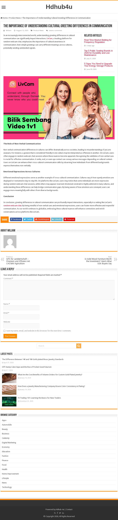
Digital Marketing (9, 443)
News (4, 483)
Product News (15, 18)
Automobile (7, 425)
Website (6, 322)
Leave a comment (55, 30)
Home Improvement (10, 474)
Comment (8, 278)
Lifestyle (5, 478)
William (8, 30)
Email (6, 313)
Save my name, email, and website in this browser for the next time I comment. (38, 331)
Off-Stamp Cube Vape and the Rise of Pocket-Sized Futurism (27, 367)
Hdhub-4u (60, 509)
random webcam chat (12, 205)
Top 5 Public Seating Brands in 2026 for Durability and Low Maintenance (98, 52)
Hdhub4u (59, 6)
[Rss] (55, 513)
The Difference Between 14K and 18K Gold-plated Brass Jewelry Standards (32, 359)
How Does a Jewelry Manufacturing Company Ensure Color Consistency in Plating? (51, 386)
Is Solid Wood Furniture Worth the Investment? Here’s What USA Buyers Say (98, 260)
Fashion (5, 456)
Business (5, 434)
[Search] (78, 345)
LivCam (50, 38)
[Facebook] (57, 513)
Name (6, 304)
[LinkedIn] (63, 513)
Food (4, 465)
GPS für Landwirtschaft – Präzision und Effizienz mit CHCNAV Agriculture (18, 260)
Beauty (5, 429)
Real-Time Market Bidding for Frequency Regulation (98, 41)
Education (6, 451)
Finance (5, 460)
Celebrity (5, 438)
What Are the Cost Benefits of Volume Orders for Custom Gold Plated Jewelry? (50, 375)
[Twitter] (60, 513)
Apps (4, 420)
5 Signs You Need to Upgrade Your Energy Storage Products (98, 64)
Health (4, 469)
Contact (69, 509)
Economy (5, 447)
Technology (7, 487)
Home (5, 18)
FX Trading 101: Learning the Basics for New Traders (39, 398)
